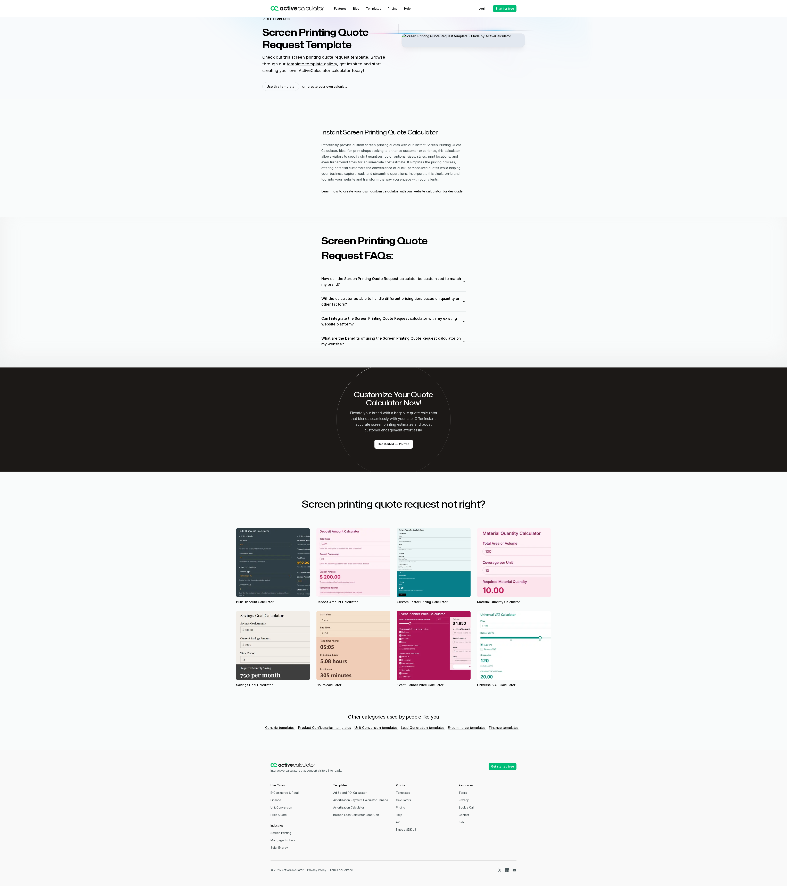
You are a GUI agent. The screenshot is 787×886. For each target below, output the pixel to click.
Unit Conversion (281, 807)
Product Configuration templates (324, 728)
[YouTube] (514, 870)
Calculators (403, 800)
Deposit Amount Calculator (337, 602)
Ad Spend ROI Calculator (350, 792)
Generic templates (280, 728)
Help (407, 8)
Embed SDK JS (406, 829)
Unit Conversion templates (376, 728)
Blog (356, 8)
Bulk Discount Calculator (255, 602)
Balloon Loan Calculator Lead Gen (356, 815)
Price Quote (279, 815)
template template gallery (312, 63)
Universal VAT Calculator (496, 685)
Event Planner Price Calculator (420, 685)
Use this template (281, 86)
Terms (463, 792)
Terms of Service (341, 870)
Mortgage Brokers (283, 840)
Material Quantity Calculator (498, 602)
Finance (276, 800)
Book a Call (466, 807)
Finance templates (504, 728)
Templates (373, 8)
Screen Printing (281, 833)
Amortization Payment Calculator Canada (360, 800)
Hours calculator (328, 685)
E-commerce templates (467, 728)
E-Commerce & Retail (285, 792)
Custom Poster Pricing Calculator (422, 602)
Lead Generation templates (423, 728)
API (398, 822)
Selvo (462, 822)
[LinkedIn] (507, 870)
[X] (500, 870)
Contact (464, 815)
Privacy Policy (316, 870)
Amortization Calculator (348, 807)
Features (340, 8)
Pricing (393, 8)
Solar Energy (279, 847)
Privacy (464, 800)
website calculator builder (433, 191)
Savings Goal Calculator (254, 685)
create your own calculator (328, 86)
